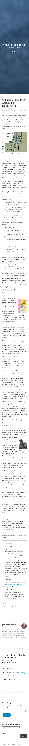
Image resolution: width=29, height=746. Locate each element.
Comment (22, 695)
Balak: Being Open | (14, 668)
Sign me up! (7, 715)
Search (4, 733)
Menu (15, 52)
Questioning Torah (14, 44)
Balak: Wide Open (21, 649)
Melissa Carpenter (8, 108)
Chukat (5, 110)
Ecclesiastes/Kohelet (12, 110)
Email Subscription (7, 703)
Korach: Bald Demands (8, 646)
